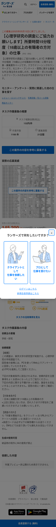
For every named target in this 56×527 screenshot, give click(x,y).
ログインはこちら (28, 288)
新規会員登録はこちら (28, 293)
